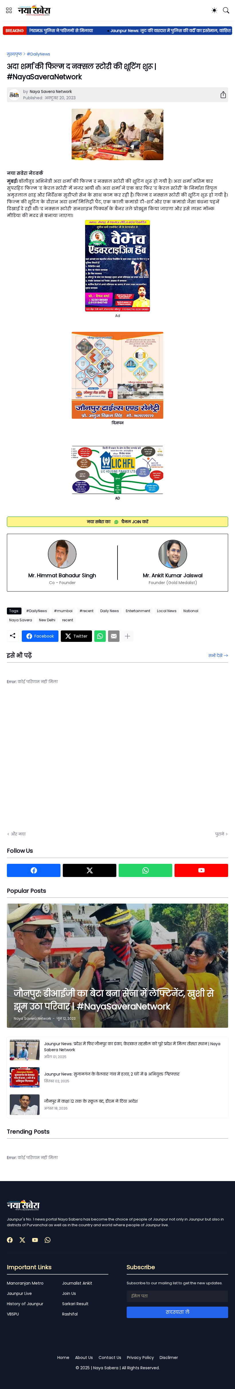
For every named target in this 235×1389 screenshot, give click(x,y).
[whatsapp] (145, 870)
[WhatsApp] (100, 636)
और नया (18, 834)
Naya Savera (20, 620)
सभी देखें (215, 655)
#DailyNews (38, 54)
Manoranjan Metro (25, 1283)
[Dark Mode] (214, 10)
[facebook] (33, 870)
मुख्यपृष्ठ (14, 54)
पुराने (219, 834)
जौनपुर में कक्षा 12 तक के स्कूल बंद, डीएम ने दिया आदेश (91, 1101)
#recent (86, 610)
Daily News (109, 610)
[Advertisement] (64, 762)
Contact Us (110, 1357)
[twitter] (89, 870)
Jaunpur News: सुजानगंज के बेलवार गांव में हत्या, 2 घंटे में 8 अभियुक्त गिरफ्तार (111, 1074)
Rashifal (70, 1314)
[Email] (114, 636)
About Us (84, 1357)
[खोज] (226, 10)
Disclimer (169, 1357)
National (190, 610)
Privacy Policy (140, 1357)
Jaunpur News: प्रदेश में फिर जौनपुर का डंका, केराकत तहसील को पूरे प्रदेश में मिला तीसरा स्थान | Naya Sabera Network (132, 1047)
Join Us (69, 1293)
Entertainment (138, 610)
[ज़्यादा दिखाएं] (127, 636)
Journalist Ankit (77, 1283)
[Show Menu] (9, 10)
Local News (167, 610)
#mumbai (63, 610)
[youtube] (201, 870)
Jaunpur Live (19, 1293)
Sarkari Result (75, 1304)
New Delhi (47, 620)
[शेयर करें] (221, 94)
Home (63, 1357)
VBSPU (13, 1314)
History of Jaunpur (25, 1304)
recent (67, 620)
